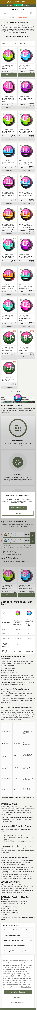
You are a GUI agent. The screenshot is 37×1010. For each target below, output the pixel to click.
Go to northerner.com (18, 508)
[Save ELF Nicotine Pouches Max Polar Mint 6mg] (3, 145)
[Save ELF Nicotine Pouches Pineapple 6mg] (3, 114)
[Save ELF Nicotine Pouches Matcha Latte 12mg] (21, 332)
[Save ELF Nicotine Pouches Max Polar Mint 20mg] (21, 176)
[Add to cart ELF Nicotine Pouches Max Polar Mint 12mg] (32, 540)
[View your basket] (31, 13)
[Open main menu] (5, 13)
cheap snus (10, 408)
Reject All (17, 997)
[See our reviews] (18, 5)
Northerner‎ (11, 17)
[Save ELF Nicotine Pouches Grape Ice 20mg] (21, 145)
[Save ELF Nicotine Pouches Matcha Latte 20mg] (3, 362)
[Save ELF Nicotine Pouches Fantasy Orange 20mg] (3, 209)
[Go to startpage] (18, 9)
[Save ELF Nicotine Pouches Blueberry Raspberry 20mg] (3, 176)
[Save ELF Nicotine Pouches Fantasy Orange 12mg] (3, 269)
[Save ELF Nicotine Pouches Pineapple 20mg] (21, 114)
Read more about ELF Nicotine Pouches (18, 36)
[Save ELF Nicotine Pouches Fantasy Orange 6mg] (21, 209)
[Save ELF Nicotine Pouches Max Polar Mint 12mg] (21, 50)
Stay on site (17, 513)
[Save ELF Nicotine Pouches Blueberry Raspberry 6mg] (21, 300)
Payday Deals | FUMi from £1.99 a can (17, 2)
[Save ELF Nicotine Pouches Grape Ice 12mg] (21, 81)
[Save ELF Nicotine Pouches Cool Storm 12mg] (3, 239)
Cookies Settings (17, 1002)
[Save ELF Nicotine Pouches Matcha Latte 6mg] (3, 332)
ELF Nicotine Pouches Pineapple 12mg (17, 622)
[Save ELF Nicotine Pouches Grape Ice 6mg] (21, 239)
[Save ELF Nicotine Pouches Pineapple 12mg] (3, 50)
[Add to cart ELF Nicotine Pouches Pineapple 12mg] (32, 534)
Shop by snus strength (8, 682)
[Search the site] (13, 13)
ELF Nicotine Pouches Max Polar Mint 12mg (29, 622)
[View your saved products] (22, 13)
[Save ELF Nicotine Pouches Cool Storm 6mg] (3, 300)
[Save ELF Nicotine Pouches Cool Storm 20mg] (21, 269)
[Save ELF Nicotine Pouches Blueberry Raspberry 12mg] (3, 81)
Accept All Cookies (18, 992)
